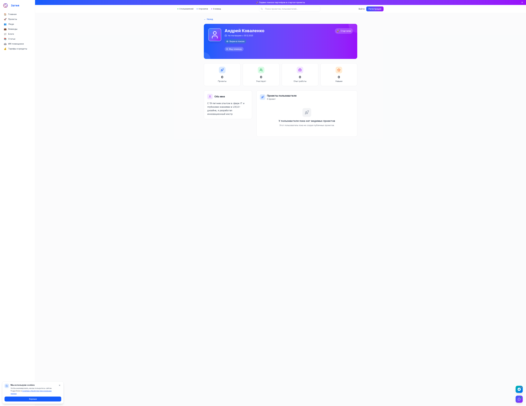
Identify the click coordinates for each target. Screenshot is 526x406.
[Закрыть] (522, 2)
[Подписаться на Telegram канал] (519, 389)
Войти (362, 9)
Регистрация (374, 9)
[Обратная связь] (519, 399)
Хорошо (33, 399)
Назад (208, 19)
